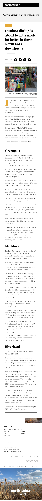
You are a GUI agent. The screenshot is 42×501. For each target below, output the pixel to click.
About (23, 433)
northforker (11, 53)
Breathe (7, 435)
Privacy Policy (24, 456)
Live (5, 433)
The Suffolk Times (10, 447)
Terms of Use (15, 456)
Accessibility (34, 456)
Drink (23, 431)
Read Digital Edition (11, 429)
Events (6, 431)
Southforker (9, 445)
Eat (22, 429)
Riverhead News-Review (13, 449)
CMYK (36, 463)
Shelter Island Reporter (13, 451)
